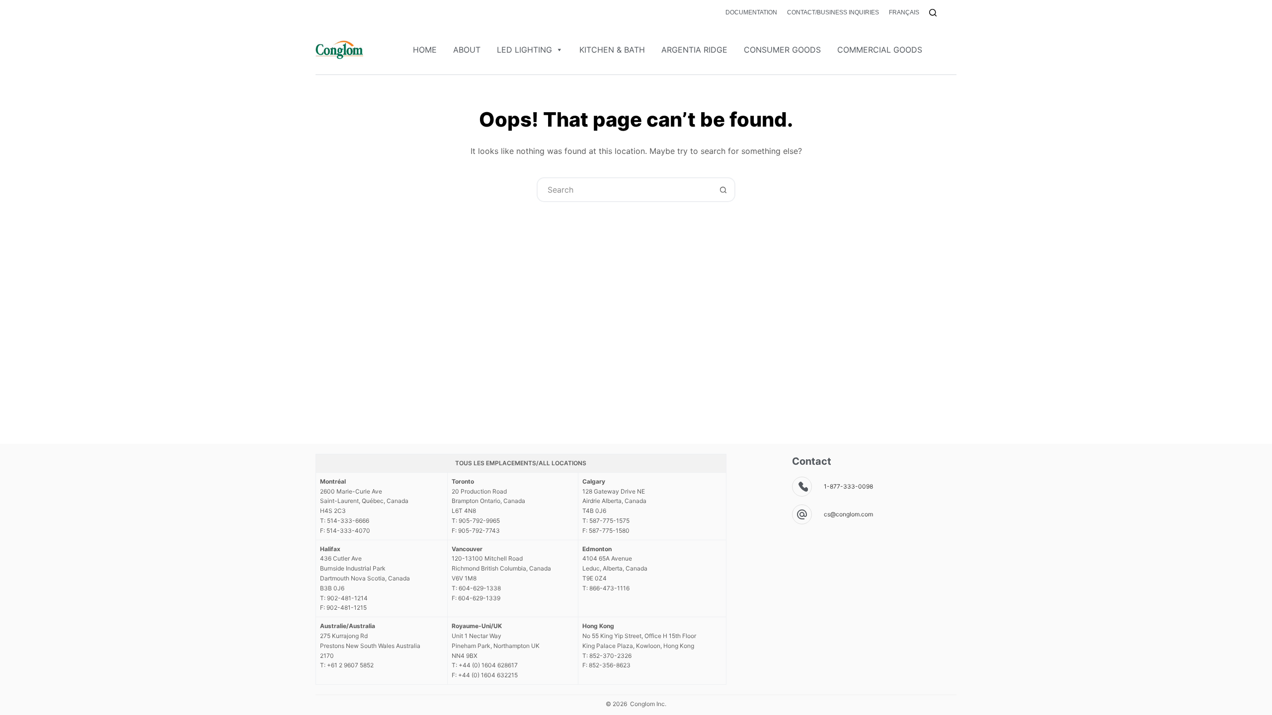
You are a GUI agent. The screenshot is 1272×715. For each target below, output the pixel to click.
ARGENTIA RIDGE (694, 50)
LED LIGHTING (524, 50)
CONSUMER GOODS (782, 50)
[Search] (933, 12)
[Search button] (723, 189)
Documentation (751, 12)
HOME (425, 50)
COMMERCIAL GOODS (879, 50)
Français (904, 12)
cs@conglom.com (848, 514)
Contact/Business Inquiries (833, 12)
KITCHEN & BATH (612, 50)
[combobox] (625, 189)
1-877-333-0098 (848, 486)
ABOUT (466, 50)
